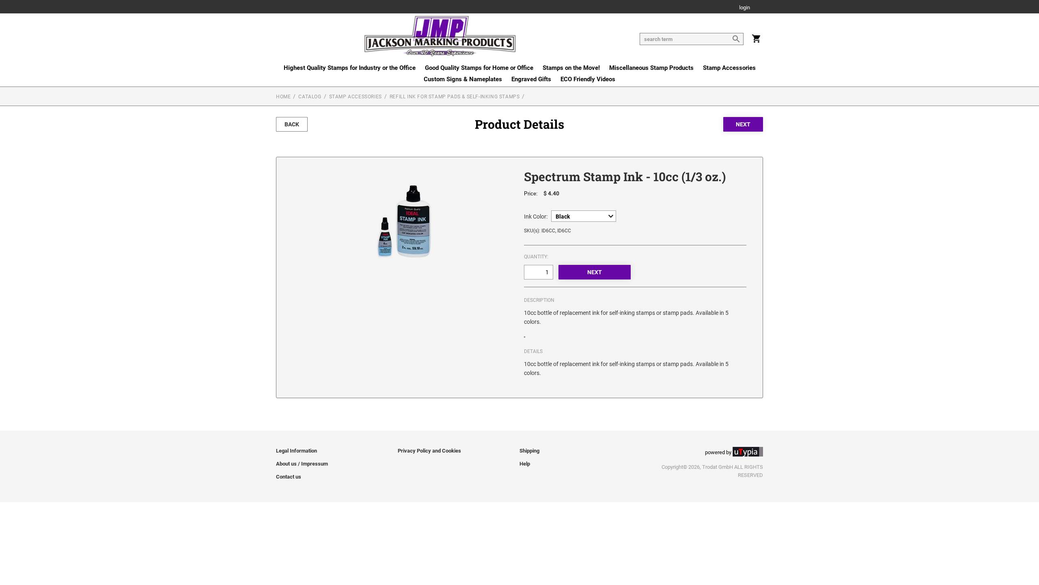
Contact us (288, 477)
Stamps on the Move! (571, 68)
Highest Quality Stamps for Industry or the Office (350, 68)
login (744, 8)
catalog (309, 97)
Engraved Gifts (531, 79)
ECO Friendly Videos (587, 79)
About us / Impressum (302, 464)
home (283, 97)
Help (525, 464)
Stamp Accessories (729, 68)
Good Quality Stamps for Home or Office (479, 68)
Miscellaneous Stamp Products (651, 68)
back (292, 124)
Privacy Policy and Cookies (429, 451)
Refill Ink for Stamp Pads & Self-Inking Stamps (455, 97)
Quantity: (536, 257)
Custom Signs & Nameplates (463, 79)
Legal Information (296, 451)
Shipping (529, 451)
